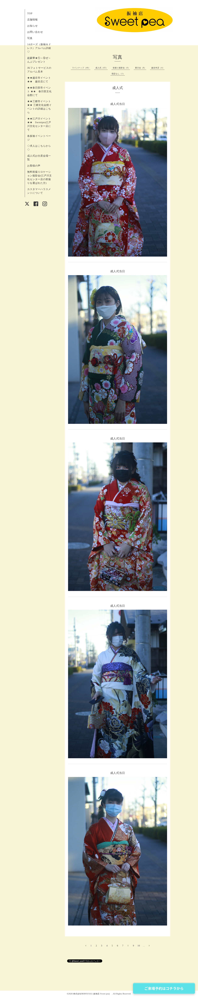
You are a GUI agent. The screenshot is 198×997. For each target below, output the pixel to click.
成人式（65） (101, 68)
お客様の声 (33, 165)
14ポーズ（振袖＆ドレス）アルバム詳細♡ (39, 48)
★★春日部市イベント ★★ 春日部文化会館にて (39, 91)
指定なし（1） (118, 74)
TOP (29, 13)
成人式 (117, 88)
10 (139, 946)
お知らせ (32, 25)
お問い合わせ (35, 32)
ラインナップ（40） (81, 68)
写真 (29, 38)
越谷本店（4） (157, 68)
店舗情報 (32, 19)
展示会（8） (140, 68)
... (144, 946)
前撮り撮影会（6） (121, 68)
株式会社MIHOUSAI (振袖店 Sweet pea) (92, 994)
